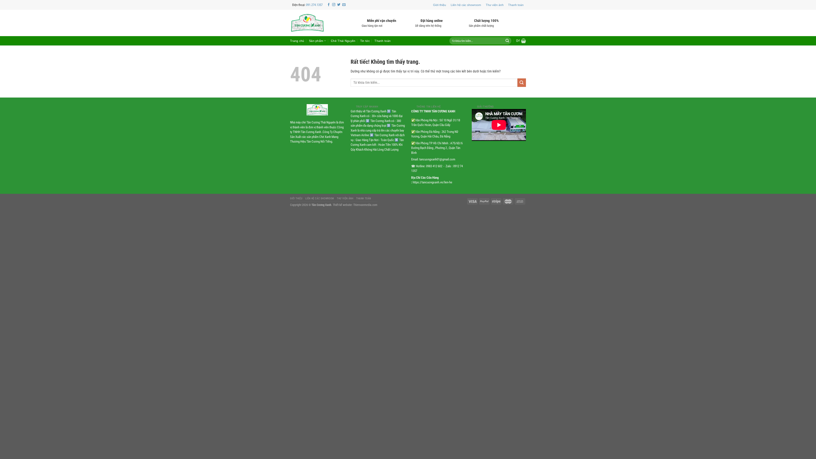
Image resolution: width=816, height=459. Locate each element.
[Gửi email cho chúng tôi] (344, 5)
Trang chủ (297, 40)
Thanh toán (516, 5)
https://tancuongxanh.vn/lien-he (432, 182)
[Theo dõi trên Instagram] (333, 5)
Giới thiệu (439, 5)
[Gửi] (507, 40)
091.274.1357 (314, 5)
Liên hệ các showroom (466, 5)
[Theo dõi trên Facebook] (328, 5)
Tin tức (365, 40)
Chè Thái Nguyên (343, 40)
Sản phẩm (316, 40)
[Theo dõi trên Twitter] (338, 5)
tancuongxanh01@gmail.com (437, 159)
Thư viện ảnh (495, 5)
